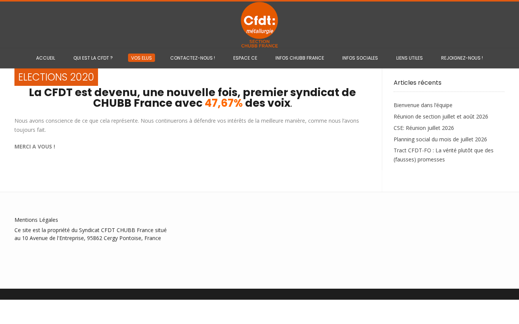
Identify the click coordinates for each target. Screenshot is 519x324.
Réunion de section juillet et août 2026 (441, 116)
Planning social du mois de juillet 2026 (440, 139)
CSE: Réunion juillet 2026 (424, 127)
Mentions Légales (36, 219)
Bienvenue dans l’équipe (423, 105)
